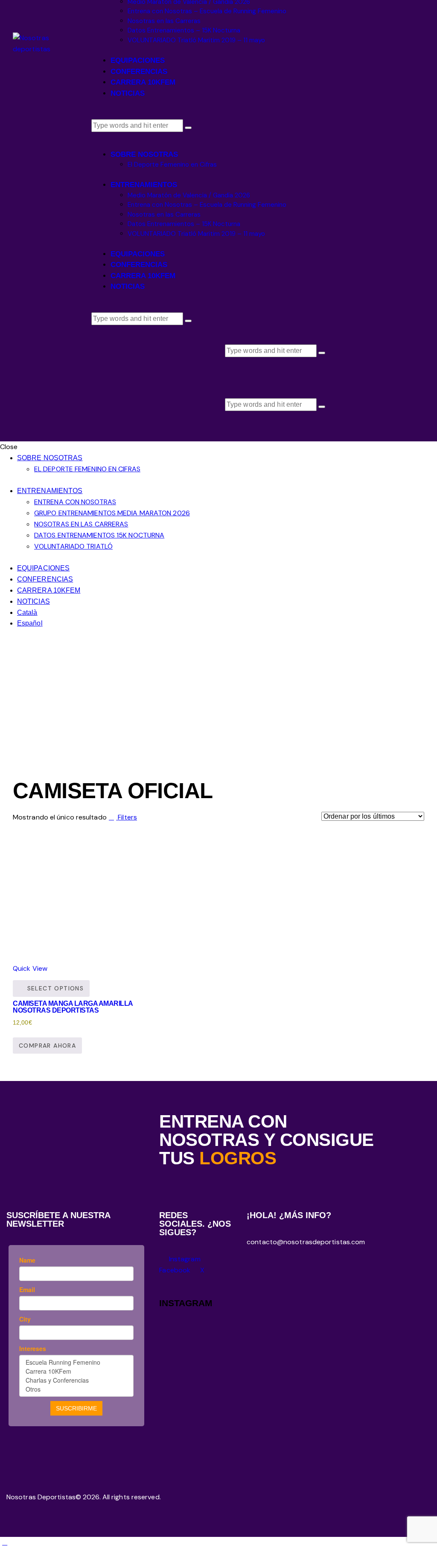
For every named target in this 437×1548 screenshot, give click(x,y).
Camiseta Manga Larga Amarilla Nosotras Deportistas (73, 1007)
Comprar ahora (47, 1045)
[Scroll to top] (4, 1542)
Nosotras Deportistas (41, 1496)
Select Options (55, 988)
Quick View (30, 968)
